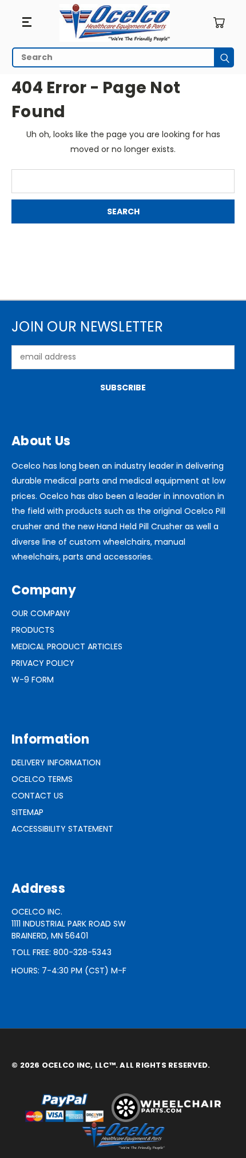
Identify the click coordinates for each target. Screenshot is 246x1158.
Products (32, 630)
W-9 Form (32, 679)
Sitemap (27, 812)
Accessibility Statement (62, 828)
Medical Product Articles (66, 646)
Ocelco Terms (42, 779)
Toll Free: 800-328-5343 (61, 952)
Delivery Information (56, 762)
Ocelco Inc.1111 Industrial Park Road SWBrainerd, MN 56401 (68, 923)
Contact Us (37, 795)
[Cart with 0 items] (219, 23)
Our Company (40, 613)
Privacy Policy (42, 663)
